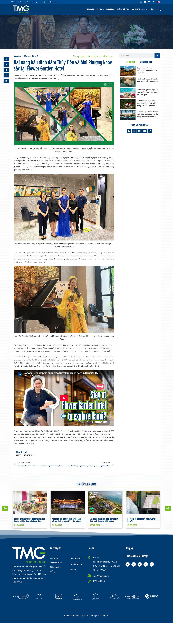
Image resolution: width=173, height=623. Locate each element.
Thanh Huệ (21, 452)
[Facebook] (129, 131)
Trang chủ (90, 9)
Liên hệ (152, 9)
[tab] (131, 62)
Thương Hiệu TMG (123, 9)
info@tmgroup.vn (101, 576)
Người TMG (110, 9)
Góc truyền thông (138, 9)
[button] (6, 59)
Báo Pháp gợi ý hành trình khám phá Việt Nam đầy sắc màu (147, 70)
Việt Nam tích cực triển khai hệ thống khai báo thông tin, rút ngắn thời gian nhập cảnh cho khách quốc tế (146, 105)
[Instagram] (141, 2)
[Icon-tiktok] (153, 2)
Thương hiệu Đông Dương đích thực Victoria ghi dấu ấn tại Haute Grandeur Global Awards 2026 (147, 115)
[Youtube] (149, 2)
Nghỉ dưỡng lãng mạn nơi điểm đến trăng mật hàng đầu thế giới (147, 92)
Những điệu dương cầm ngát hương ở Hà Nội (141, 520)
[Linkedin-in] (140, 564)
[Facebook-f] (137, 2)
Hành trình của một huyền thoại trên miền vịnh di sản (147, 80)
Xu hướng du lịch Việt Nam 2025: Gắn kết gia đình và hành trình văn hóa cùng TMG (67, 521)
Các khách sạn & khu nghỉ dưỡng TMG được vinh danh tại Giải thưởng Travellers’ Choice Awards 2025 (104, 521)
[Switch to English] (159, 2)
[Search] (157, 55)
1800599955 (99, 581)
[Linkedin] (145, 2)
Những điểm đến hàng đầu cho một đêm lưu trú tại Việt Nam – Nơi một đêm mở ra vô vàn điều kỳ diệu (29, 521)
